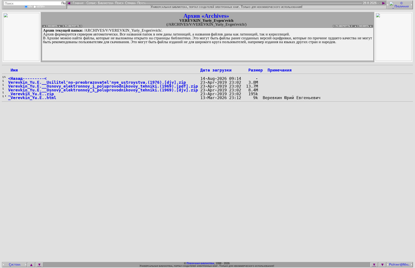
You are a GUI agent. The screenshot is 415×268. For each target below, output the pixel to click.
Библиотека (105, 3)
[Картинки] (394, 60)
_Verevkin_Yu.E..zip (31, 93)
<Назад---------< (27, 78)
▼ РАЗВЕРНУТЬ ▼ (72, 26)
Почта (141, 3)
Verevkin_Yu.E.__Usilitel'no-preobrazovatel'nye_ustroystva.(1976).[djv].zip (97, 82)
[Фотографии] (21, 60)
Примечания (280, 70)
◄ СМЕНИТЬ (50, 26)
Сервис (90, 3)
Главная (78, 3)
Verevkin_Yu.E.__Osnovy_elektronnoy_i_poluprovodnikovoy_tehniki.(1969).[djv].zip (103, 90)
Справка (129, 3)
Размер (255, 70)
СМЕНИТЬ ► (365, 26)
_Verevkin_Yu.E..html (32, 97)
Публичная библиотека (200, 263)
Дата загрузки (216, 70)
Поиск (118, 3)
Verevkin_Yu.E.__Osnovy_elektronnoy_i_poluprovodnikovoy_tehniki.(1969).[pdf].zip (103, 86)
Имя (13, 70)
